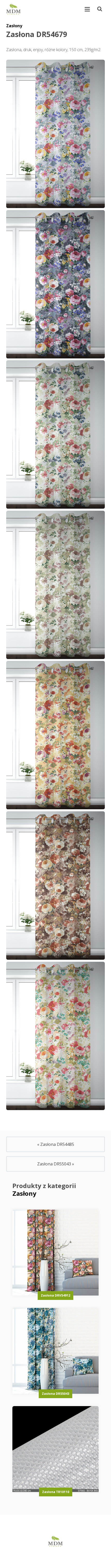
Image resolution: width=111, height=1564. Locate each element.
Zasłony (14, 26)
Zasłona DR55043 (55, 1393)
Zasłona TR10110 (55, 1492)
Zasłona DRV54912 (55, 1295)
